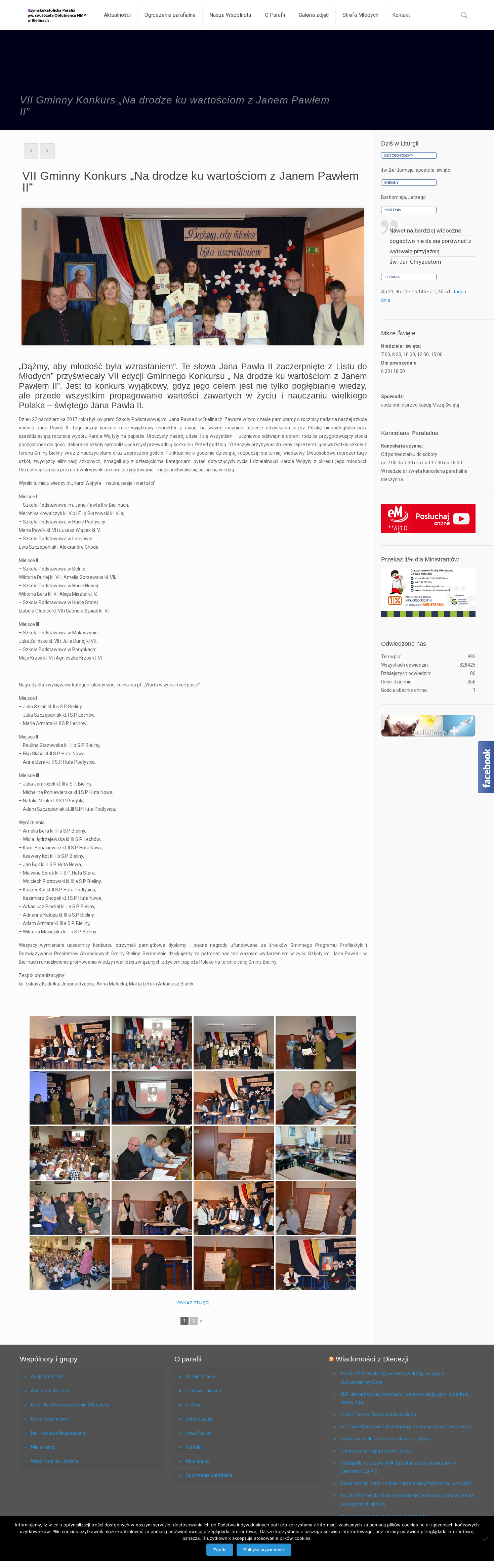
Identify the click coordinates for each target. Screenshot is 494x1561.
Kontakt (194, 1447)
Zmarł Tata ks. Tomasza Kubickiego (378, 1414)
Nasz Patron (199, 1433)
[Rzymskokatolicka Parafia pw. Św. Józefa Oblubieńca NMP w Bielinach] (57, 15)
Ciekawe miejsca (203, 1390)
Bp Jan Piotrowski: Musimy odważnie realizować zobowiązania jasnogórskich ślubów (407, 1500)
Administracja (200, 1376)
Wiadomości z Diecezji (372, 1359)
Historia (194, 1404)
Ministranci (42, 1447)
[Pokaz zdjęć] (193, 1302)
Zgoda (220, 1549)
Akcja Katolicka (47, 1376)
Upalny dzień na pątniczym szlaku (376, 1450)
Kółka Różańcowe (50, 1419)
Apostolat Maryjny (50, 1390)
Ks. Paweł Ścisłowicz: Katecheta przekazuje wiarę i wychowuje (406, 1426)
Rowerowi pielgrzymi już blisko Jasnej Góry (385, 1438)
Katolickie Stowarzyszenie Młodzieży (70, 1404)
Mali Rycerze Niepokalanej (58, 1433)
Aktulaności (447, 98)
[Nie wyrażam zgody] (485, 1538)
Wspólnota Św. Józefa (54, 1461)
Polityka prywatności (264, 1549)
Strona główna (405, 98)
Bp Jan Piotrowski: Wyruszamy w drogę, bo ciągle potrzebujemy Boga (392, 1378)
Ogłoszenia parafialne (209, 1475)
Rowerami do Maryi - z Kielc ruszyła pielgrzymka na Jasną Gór (405, 1483)
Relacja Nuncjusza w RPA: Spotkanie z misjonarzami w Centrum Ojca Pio (398, 1467)
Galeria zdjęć (199, 1419)
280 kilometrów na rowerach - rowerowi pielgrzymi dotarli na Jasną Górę (404, 1398)
